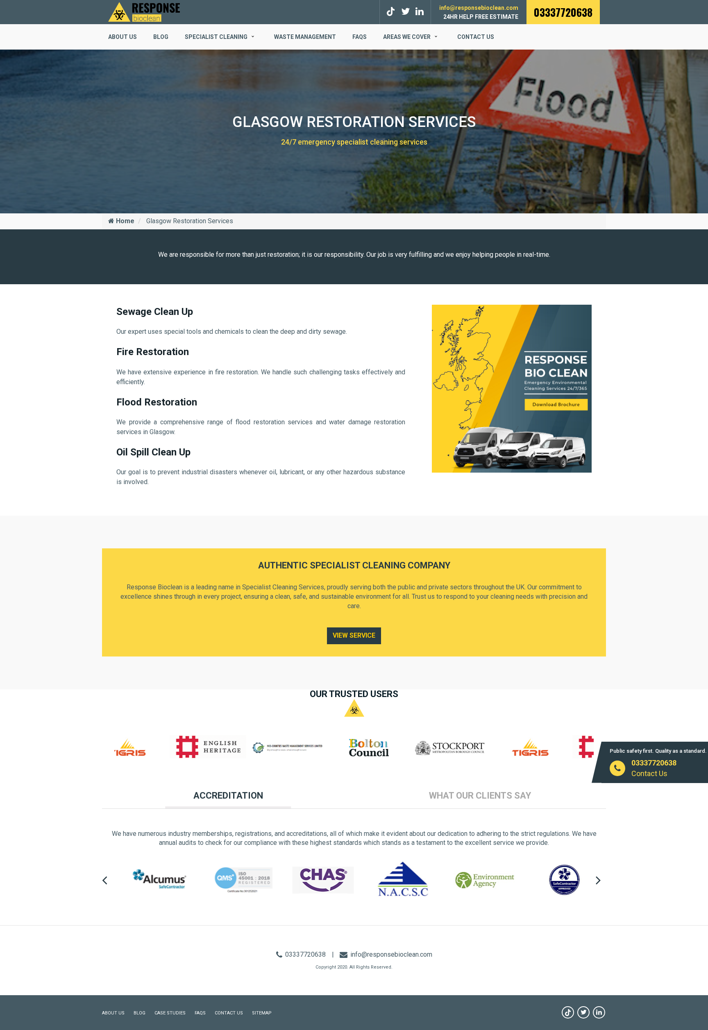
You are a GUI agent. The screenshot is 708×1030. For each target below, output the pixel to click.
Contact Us (475, 37)
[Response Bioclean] (144, 11)
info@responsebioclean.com (478, 8)
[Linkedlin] (419, 11)
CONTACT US (229, 1013)
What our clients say (480, 795)
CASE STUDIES (170, 1013)
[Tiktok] (392, 11)
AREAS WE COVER (407, 37)
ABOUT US (122, 37)
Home (124, 221)
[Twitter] (405, 11)
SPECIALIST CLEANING (216, 37)
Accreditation (228, 795)
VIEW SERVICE (354, 635)
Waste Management (305, 37)
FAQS (359, 37)
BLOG (160, 37)
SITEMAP (262, 1013)
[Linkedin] (599, 1012)
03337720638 (563, 12)
